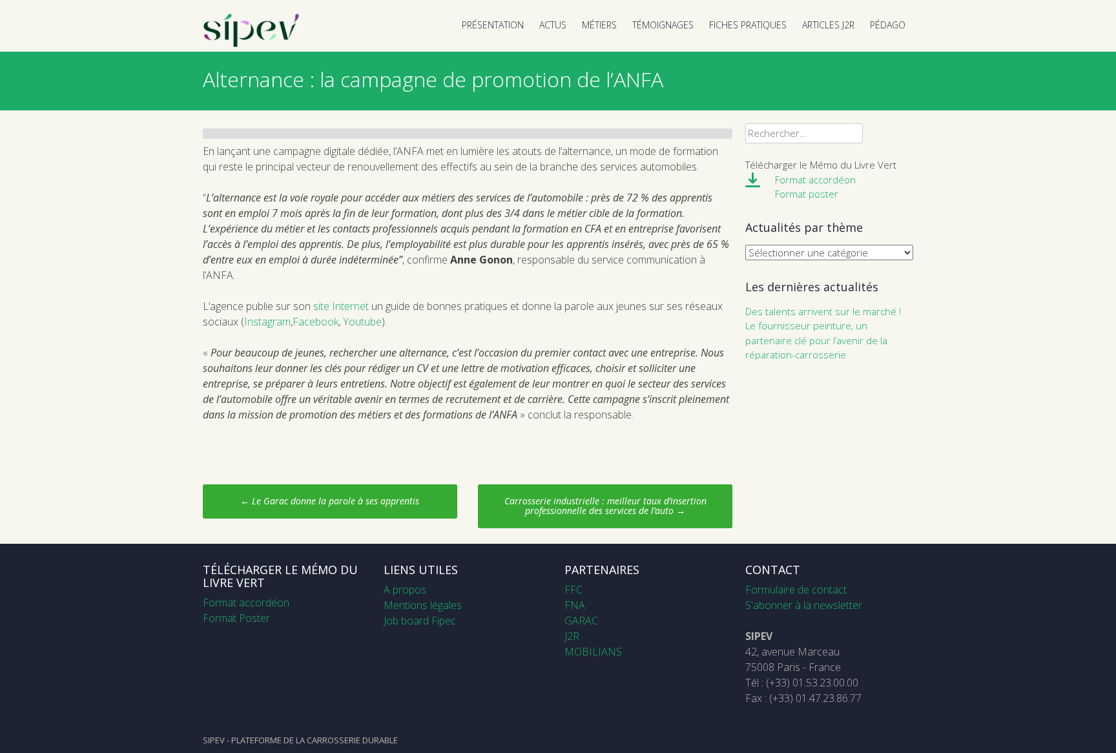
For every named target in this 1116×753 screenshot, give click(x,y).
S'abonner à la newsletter (803, 605)
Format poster (806, 193)
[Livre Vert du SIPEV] (251, 44)
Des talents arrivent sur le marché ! (823, 311)
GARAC (581, 621)
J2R (571, 636)
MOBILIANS (593, 652)
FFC (573, 590)
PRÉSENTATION (493, 25)
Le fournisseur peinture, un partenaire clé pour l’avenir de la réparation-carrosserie (816, 340)
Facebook (315, 322)
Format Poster (236, 618)
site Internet (341, 306)
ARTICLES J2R (828, 25)
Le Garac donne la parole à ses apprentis (329, 501)
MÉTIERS (599, 25)
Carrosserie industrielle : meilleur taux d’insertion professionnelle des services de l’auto (605, 506)
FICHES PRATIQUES (748, 25)
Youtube (362, 322)
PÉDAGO (887, 25)
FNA (574, 605)
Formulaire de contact (796, 590)
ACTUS (552, 25)
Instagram (267, 322)
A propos (405, 590)
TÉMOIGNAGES (663, 25)
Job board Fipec (420, 621)
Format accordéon (815, 179)
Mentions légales (423, 605)
